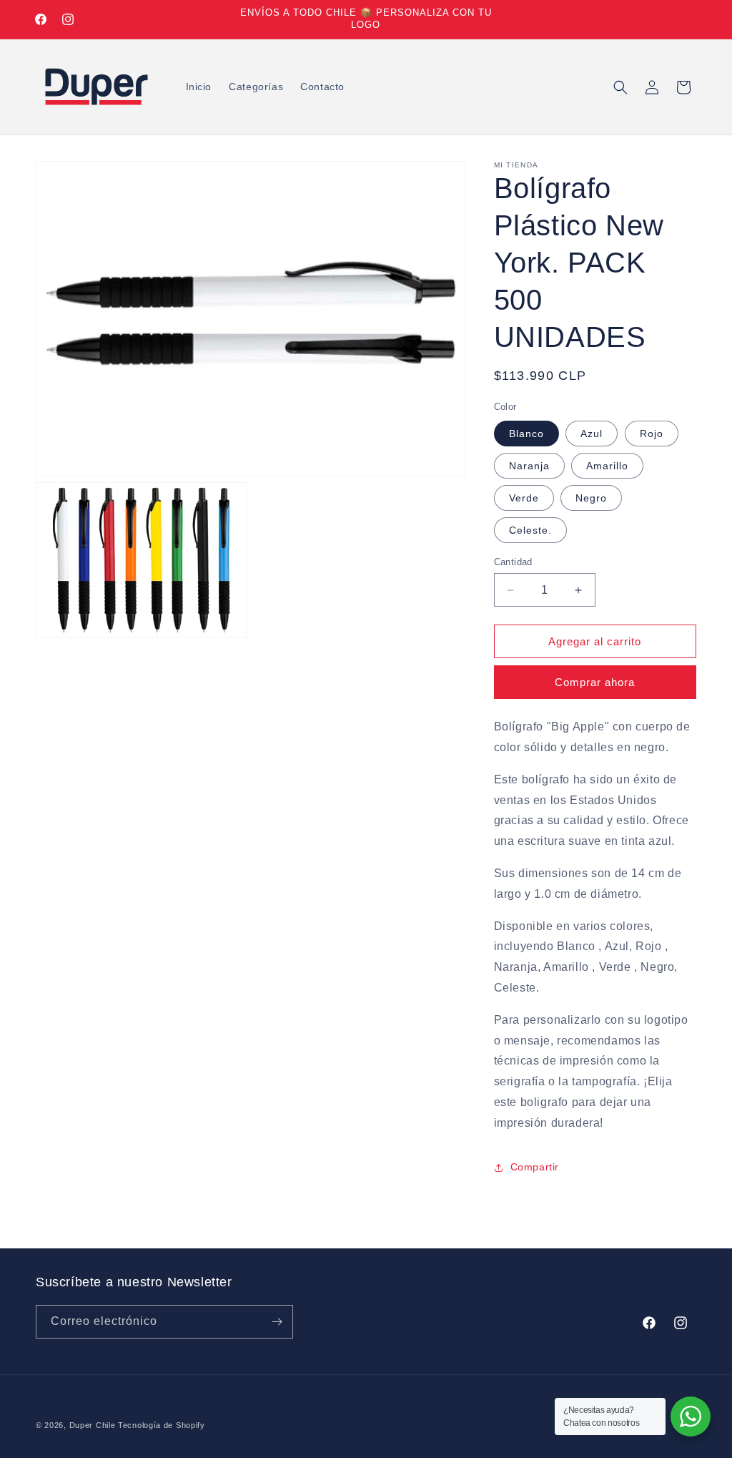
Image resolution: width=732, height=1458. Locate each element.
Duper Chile (92, 1425)
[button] (620, 87)
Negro (591, 498)
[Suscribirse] (276, 1322)
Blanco (526, 433)
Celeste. (530, 530)
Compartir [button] (534, 1167)
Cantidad (513, 562)
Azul (591, 433)
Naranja (529, 465)
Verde (524, 498)
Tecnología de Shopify (161, 1425)
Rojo (651, 433)
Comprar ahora (595, 682)
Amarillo (607, 465)
